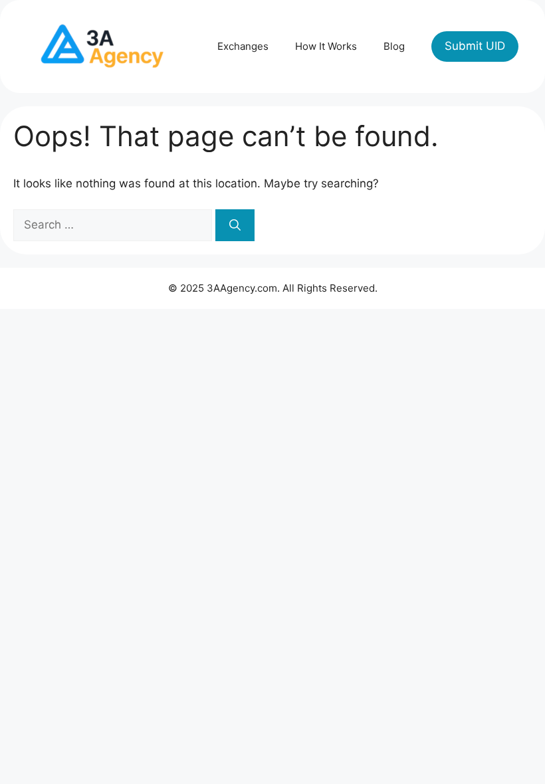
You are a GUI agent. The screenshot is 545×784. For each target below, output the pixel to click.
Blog (394, 46)
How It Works (326, 46)
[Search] (235, 225)
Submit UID (475, 45)
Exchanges (243, 46)
